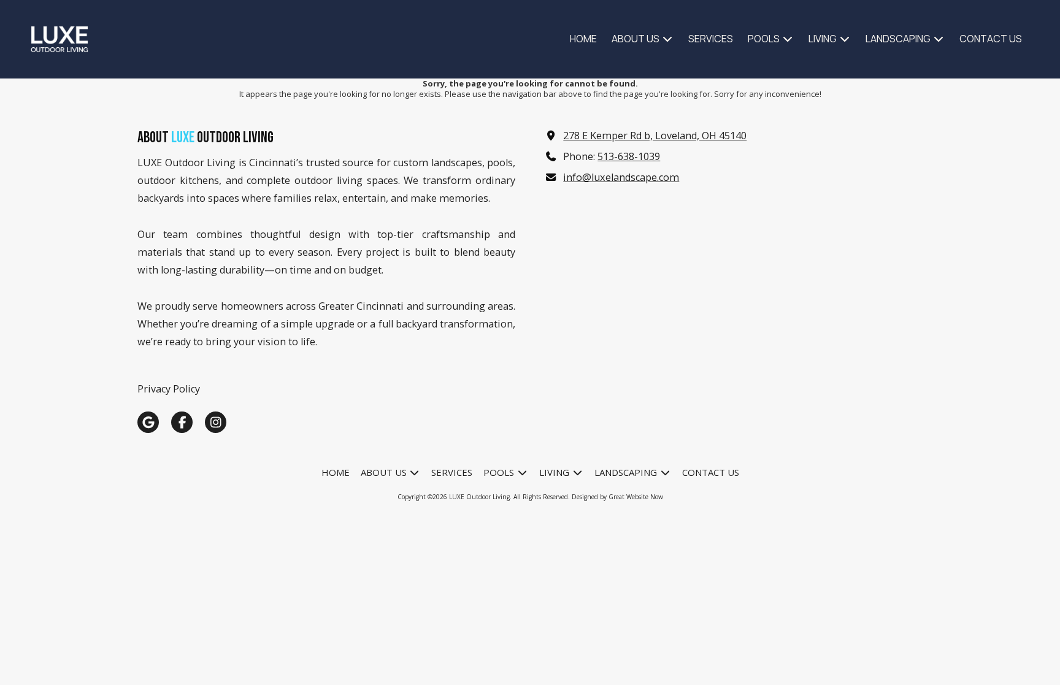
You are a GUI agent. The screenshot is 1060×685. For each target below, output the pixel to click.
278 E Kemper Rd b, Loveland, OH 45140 (655, 135)
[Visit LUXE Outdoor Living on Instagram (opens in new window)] (215, 422)
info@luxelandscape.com (621, 177)
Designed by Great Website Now (617, 496)
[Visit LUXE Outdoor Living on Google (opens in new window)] (148, 422)
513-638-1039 (628, 156)
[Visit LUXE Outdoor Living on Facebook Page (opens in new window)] (182, 422)
